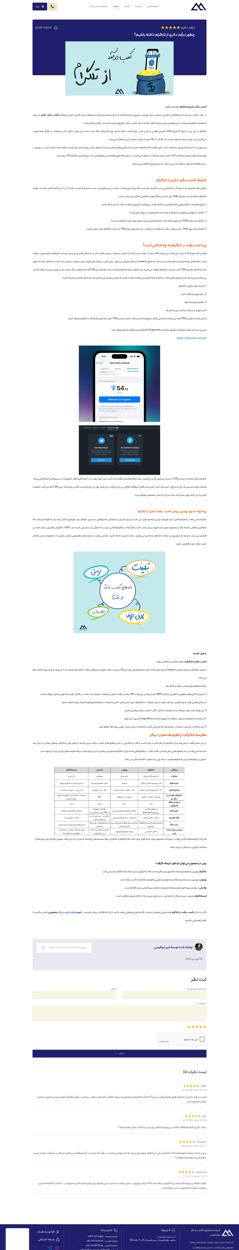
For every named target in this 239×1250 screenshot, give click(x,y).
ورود (37, 6)
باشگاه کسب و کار (98, 6)
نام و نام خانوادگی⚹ (196, 989)
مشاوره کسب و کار (67, 912)
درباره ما (138, 6)
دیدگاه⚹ (201, 1003)
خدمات (126, 6)
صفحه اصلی (152, 6)
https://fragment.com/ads (191, 338)
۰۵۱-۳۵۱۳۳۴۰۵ (94, 1246)
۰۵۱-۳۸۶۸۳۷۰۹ (95, 1241)
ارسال (121, 1053)
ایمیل (113, 989)
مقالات (115, 6)
